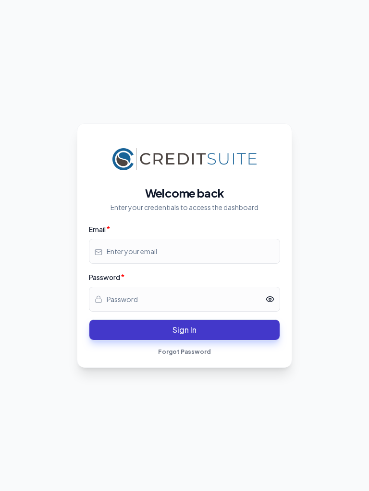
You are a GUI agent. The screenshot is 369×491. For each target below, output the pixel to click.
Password (104, 277)
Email (97, 229)
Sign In (184, 330)
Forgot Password (184, 351)
